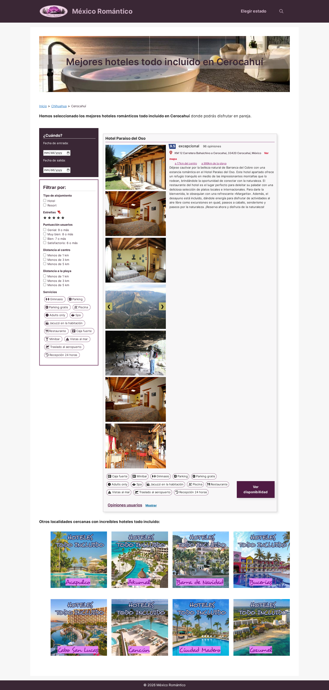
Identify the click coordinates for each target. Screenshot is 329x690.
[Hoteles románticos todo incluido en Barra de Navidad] (201, 559)
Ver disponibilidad (256, 489)
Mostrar (151, 505)
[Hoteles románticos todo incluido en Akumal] (139, 559)
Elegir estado (253, 11)
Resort (52, 205)
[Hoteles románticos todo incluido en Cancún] (139, 627)
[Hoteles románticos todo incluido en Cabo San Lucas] (79, 627)
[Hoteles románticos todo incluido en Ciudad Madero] (201, 627)
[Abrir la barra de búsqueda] (281, 11)
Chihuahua (59, 106)
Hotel (51, 201)
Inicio (43, 106)
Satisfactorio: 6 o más (62, 243)
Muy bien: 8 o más (60, 234)
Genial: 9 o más (58, 230)
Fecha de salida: (54, 160)
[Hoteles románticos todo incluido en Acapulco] (79, 559)
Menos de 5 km (58, 264)
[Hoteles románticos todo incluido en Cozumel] (261, 627)
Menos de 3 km (58, 259)
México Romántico (102, 11)
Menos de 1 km (58, 255)
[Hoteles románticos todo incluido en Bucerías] (261, 559)
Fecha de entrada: (55, 143)
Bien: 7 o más (56, 238)
